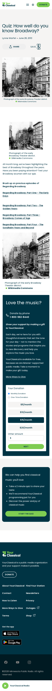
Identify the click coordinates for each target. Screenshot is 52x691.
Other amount (15, 433)
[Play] (5, 686)
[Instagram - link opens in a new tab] (29, 663)
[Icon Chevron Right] (46, 255)
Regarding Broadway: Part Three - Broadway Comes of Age (21, 216)
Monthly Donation (18, 393)
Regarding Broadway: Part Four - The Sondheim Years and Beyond (23, 226)
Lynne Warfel (9, 38)
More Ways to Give (16, 376)
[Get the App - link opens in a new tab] (10, 634)
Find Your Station (35, 585)
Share (16, 46)
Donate (43, 4)
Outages (30, 608)
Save (33, 46)
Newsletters (32, 593)
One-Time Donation (19, 397)
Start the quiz (26, 513)
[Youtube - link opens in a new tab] (17, 662)
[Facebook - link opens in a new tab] (6, 663)
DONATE (9, 574)
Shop (29, 615)
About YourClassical (13, 585)
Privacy (30, 600)
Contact (6, 593)
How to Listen (9, 600)
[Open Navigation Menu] (27, 5)
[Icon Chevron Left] (5, 255)
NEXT (26, 446)
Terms (5, 615)
